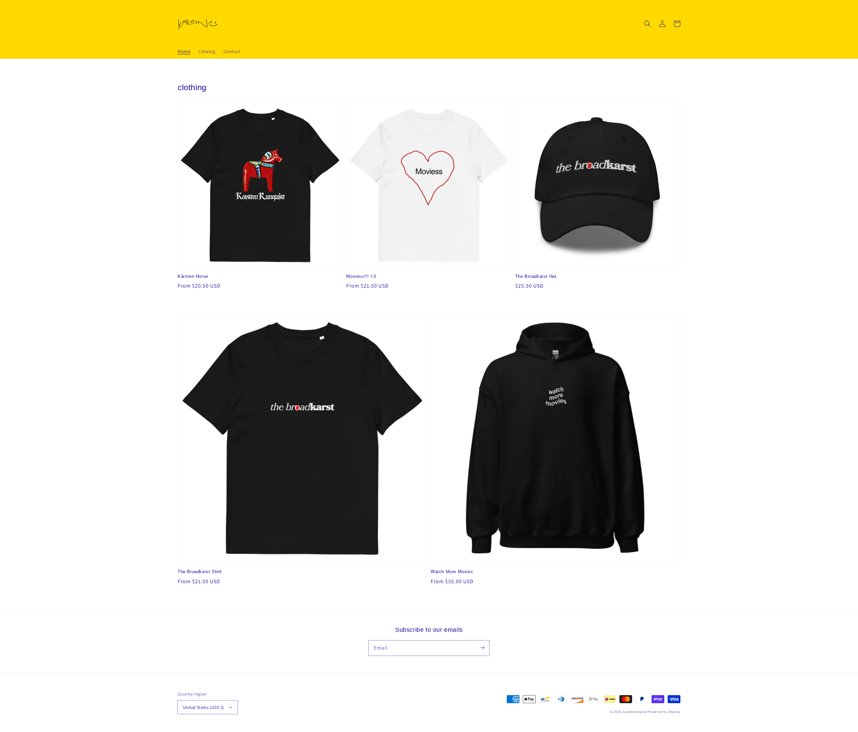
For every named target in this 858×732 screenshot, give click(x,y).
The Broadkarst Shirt (200, 571)
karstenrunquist (635, 712)
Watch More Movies (452, 571)
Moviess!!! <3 (361, 276)
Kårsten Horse (193, 276)
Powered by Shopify (664, 712)
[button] (647, 23)
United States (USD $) (203, 707)
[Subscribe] (482, 647)
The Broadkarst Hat (536, 276)
